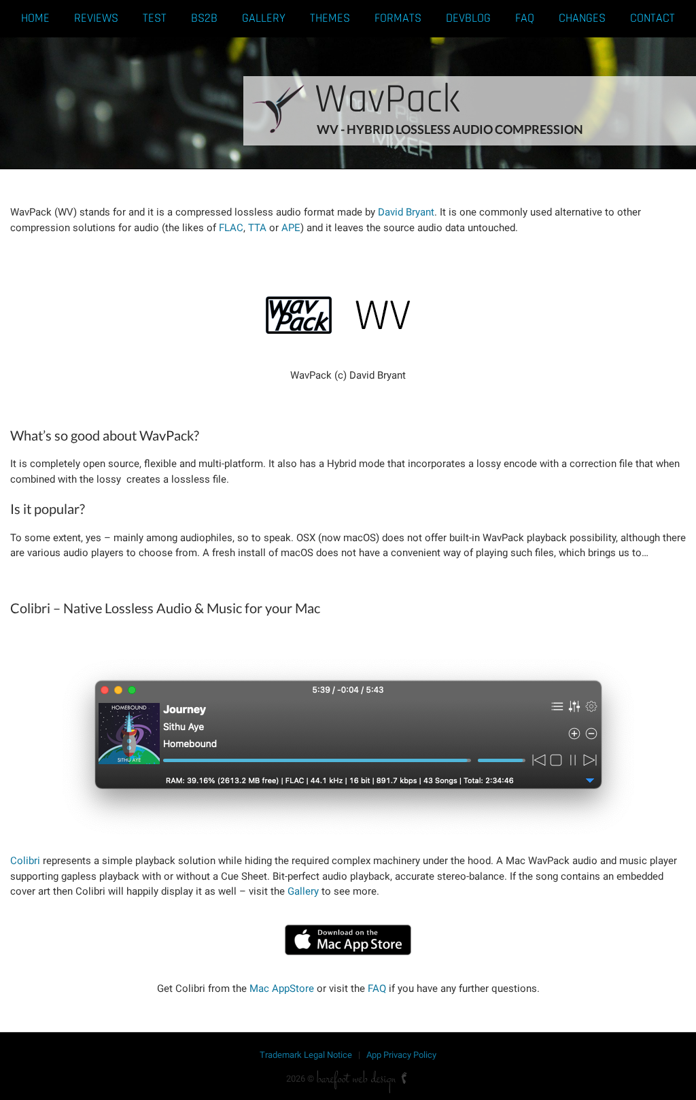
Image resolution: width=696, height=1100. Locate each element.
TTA (257, 228)
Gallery (263, 18)
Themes (330, 18)
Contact (652, 18)
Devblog (468, 18)
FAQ (524, 18)
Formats (398, 18)
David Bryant (406, 212)
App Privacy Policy (401, 1055)
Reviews (96, 18)
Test (155, 18)
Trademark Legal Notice (306, 1055)
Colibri (25, 861)
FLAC (231, 228)
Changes (582, 18)
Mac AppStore (281, 988)
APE (290, 228)
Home (35, 18)
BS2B (204, 18)
